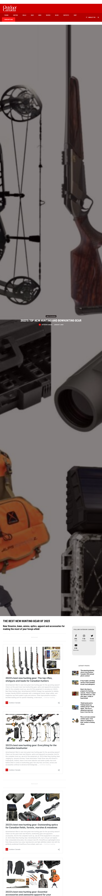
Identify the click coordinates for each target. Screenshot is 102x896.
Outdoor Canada (47, 324)
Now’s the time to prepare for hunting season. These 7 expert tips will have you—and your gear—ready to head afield (88, 693)
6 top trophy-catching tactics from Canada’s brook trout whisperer (87, 682)
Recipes (48, 15)
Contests (66, 15)
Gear (32, 15)
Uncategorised (51, 316)
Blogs (56, 15)
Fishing (6, 15)
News (39, 15)
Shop (75, 15)
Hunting (15, 15)
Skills (24, 15)
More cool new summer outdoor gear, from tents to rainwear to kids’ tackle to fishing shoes (87, 720)
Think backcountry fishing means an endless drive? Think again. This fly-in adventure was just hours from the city (87, 707)
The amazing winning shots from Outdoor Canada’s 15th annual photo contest (87, 673)
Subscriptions (8, 19)
